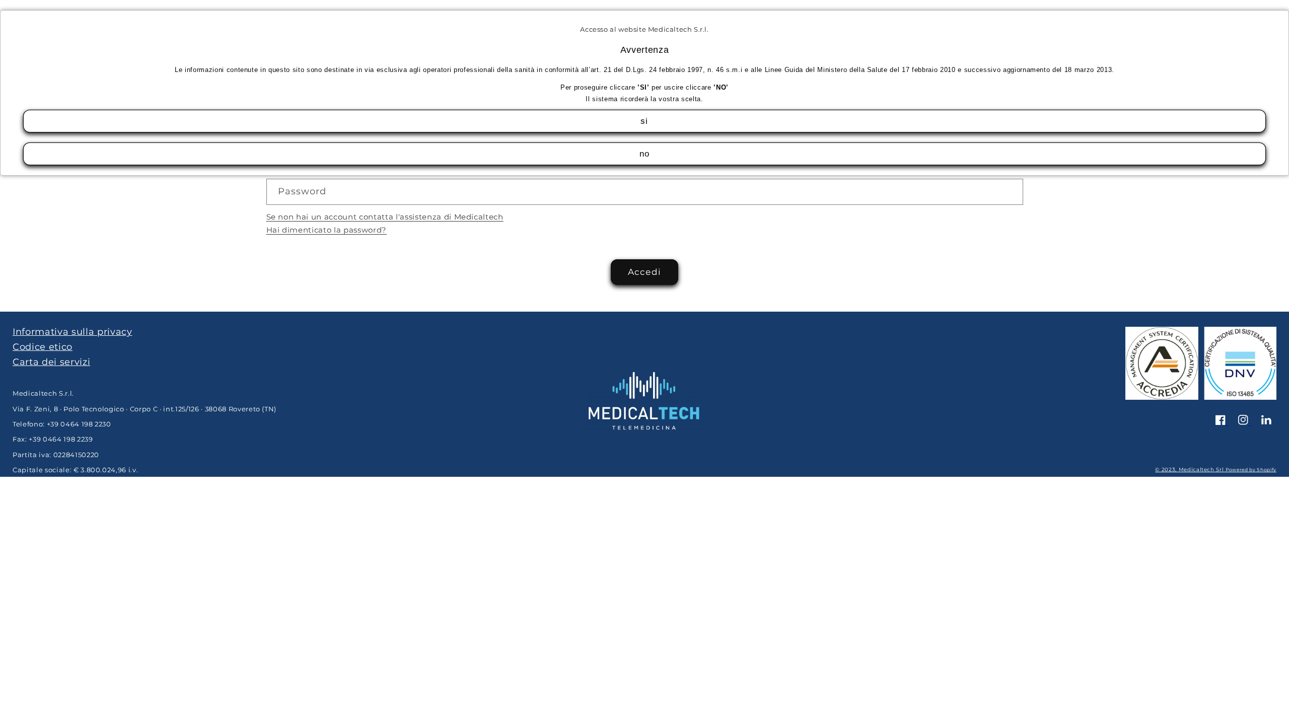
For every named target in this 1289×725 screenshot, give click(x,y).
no (644, 153)
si (644, 120)
